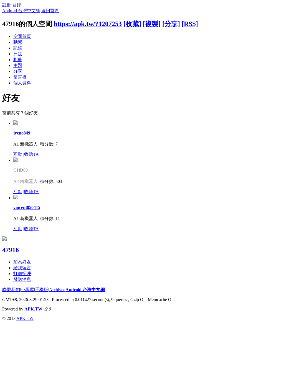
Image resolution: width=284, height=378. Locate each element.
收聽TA (31, 154)
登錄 (16, 4)
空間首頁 (22, 36)
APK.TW (33, 309)
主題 (17, 65)
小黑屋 (27, 289)
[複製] (152, 23)
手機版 (41, 289)
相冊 (17, 59)
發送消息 (22, 279)
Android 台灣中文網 (21, 10)
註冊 (6, 4)
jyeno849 (21, 133)
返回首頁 (50, 10)
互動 (17, 154)
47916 (10, 249)
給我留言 (22, 267)
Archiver (57, 289)
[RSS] (190, 23)
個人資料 (22, 83)
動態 (17, 42)
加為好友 (22, 262)
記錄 (17, 48)
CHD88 (20, 170)
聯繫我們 (11, 289)
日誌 (17, 53)
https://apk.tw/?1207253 (88, 23)
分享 (17, 71)
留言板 (20, 77)
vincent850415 (26, 207)
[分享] (171, 23)
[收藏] (132, 23)
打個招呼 (22, 273)
